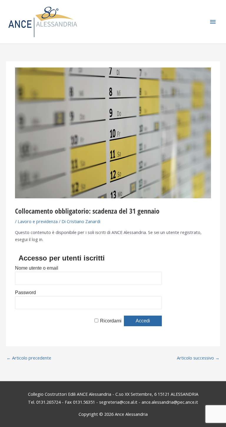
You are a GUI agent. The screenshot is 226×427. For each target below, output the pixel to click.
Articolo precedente (28, 358)
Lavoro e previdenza (38, 221)
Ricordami (111, 320)
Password (25, 292)
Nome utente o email (36, 268)
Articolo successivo (198, 358)
